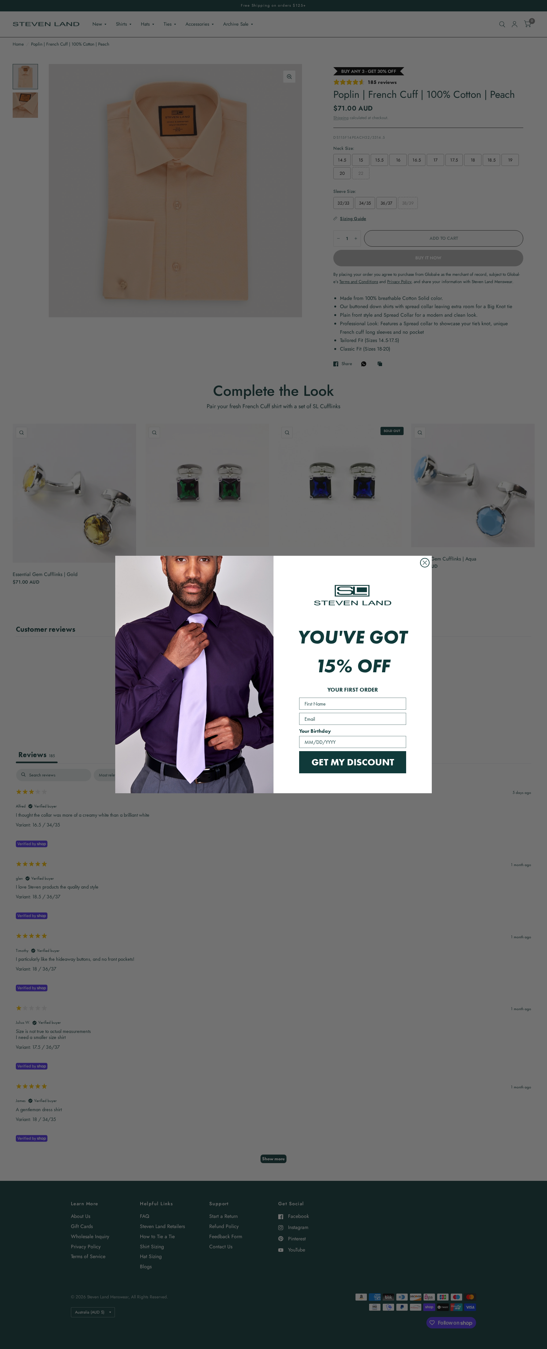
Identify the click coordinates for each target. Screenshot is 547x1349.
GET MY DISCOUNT (352, 762)
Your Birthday (315, 731)
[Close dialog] (424, 562)
